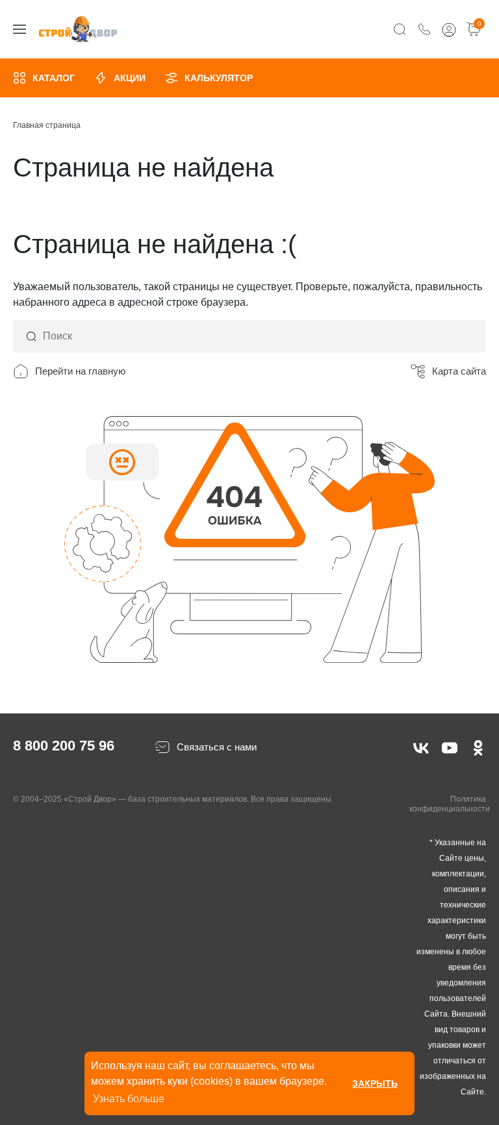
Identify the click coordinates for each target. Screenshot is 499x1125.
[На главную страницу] (78, 29)
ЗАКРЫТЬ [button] (375, 1083)
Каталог (53, 78)
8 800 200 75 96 (63, 745)
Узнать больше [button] (128, 1098)
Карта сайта (459, 371)
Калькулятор (219, 78)
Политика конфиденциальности (449, 804)
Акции (130, 78)
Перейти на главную (80, 371)
